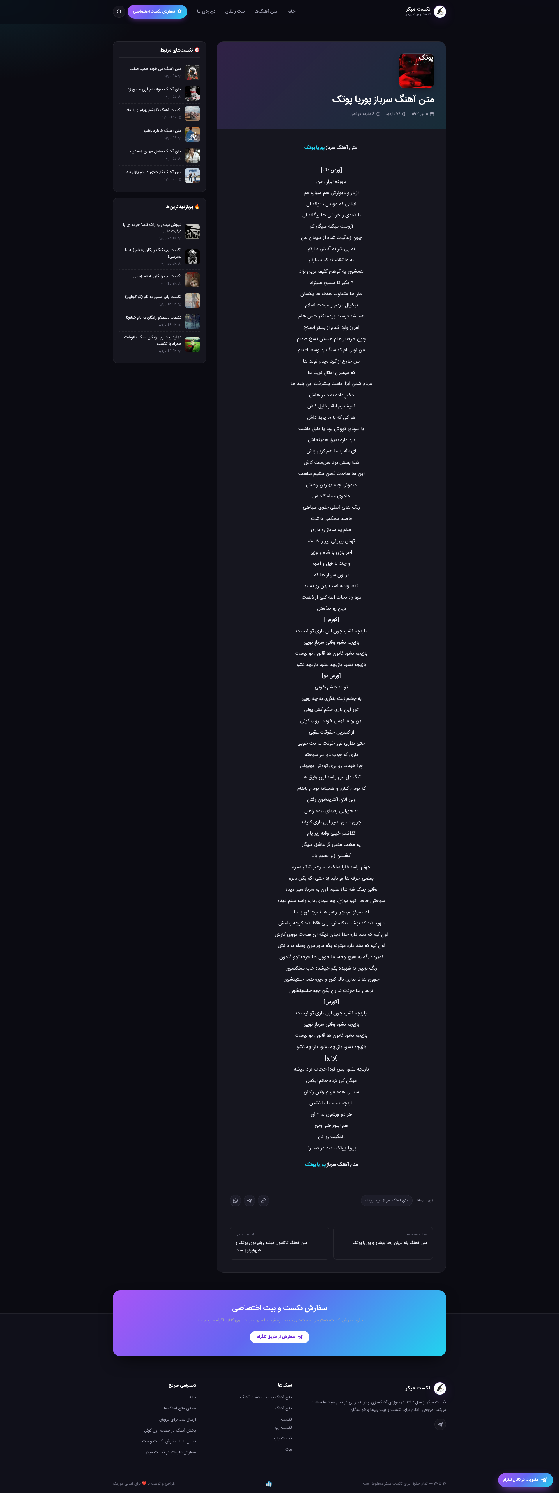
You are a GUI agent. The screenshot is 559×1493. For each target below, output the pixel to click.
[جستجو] (119, 12)
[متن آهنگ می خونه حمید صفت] (192, 72)
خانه (291, 11)
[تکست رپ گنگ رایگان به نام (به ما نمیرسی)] (192, 256)
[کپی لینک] (263, 1200)
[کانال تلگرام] (440, 1424)
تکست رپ (283, 1427)
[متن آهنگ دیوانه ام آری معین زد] (192, 93)
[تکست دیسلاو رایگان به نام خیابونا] (192, 321)
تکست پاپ (283, 1438)
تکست (286, 1419)
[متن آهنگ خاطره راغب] (192, 134)
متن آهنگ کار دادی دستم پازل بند (153, 172)
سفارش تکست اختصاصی (154, 11)
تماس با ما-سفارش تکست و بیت (169, 1441)
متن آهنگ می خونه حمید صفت (155, 69)
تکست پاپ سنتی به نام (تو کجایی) (153, 297)
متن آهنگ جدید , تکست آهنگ (266, 1397)
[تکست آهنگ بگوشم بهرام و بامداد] (192, 113)
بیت (288, 1449)
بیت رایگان (235, 11)
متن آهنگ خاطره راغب (162, 131)
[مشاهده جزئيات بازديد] (268, 1483)
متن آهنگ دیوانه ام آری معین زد (154, 89)
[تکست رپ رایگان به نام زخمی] (192, 279)
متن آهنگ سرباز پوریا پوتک (386, 1200)
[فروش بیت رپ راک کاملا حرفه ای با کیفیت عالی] (192, 231)
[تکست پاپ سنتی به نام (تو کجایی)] (192, 300)
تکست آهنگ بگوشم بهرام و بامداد (153, 110)
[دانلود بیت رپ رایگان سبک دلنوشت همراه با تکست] (192, 344)
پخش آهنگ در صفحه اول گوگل (170, 1430)
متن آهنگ (283, 1408)
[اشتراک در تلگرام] (249, 1200)
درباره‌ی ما (206, 11)
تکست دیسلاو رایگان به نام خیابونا (153, 318)
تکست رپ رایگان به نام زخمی (157, 276)
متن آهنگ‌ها (266, 11)
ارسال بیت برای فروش (177, 1419)
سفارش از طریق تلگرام (275, 1337)
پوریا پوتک (314, 148)
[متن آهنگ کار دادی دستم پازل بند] (192, 175)
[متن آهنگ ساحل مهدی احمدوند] (192, 155)
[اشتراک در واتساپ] (235, 1200)
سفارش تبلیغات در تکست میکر (171, 1452)
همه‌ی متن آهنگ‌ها (180, 1408)
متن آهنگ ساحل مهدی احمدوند (155, 151)
